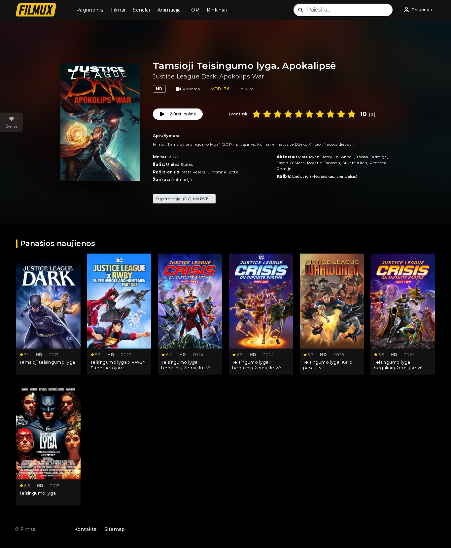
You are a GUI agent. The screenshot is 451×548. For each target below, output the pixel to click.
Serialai (141, 10)
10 (351, 114)
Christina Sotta (222, 171)
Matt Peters (193, 171)
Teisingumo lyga (37, 493)
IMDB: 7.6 (219, 88)
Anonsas (191, 88)
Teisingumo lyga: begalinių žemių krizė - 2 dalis (401, 367)
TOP (194, 10)
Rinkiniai (217, 10)
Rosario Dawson (323, 162)
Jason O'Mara (291, 162)
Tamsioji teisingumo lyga (47, 362)
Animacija (169, 10)
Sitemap (114, 529)
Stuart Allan (354, 162)
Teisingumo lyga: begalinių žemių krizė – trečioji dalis (187, 367)
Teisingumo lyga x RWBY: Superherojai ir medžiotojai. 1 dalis (118, 367)
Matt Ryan (309, 156)
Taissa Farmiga (371, 156)
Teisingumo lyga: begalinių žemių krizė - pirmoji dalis (258, 367)
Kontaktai (86, 529)
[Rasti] (300, 10)
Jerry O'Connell (338, 156)
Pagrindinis (89, 10)
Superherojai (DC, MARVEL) (184, 198)
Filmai (118, 10)
